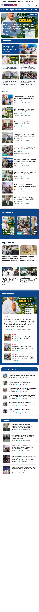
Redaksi (4, 1)
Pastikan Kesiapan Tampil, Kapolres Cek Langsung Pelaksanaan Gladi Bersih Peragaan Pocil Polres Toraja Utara (18, 27)
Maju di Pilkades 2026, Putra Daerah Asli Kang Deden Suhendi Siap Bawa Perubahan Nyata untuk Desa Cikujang (10, 68)
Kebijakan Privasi (12, 1)
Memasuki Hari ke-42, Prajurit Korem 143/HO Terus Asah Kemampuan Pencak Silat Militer (23, 436)
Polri (14, 335)
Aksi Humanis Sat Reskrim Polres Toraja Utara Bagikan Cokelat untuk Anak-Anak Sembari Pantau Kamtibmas (24, 458)
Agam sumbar (15, 10)
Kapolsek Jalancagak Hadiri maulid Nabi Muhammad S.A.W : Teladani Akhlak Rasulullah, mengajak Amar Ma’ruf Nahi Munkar (10, 85)
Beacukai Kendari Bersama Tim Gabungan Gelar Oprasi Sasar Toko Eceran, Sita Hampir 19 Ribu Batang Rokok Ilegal (22, 412)
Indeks (5, 10)
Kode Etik (20, 1)
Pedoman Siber (29, 1)
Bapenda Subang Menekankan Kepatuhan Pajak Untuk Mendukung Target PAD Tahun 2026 (27, 261)
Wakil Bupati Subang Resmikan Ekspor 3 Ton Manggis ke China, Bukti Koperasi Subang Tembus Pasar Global (28, 284)
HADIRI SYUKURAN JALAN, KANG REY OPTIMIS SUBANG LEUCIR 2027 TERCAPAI (27, 83)
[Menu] (2, 5)
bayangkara (27, 10)
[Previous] (2, 224)
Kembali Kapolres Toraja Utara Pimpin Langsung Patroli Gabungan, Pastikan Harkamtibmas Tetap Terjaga (23, 468)
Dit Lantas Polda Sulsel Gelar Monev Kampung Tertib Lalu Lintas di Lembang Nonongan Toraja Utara (10, 50)
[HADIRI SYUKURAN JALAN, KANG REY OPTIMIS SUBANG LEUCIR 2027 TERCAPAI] (23, 225)
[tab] (11, 90)
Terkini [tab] (5, 91)
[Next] (36, 224)
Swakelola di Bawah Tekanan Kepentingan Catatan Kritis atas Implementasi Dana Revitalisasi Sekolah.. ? (22, 427)
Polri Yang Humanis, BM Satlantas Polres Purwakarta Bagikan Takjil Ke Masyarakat (10, 260)
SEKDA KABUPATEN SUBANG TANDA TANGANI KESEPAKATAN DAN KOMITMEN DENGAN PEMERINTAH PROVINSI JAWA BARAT (9, 285)
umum (6, 316)
